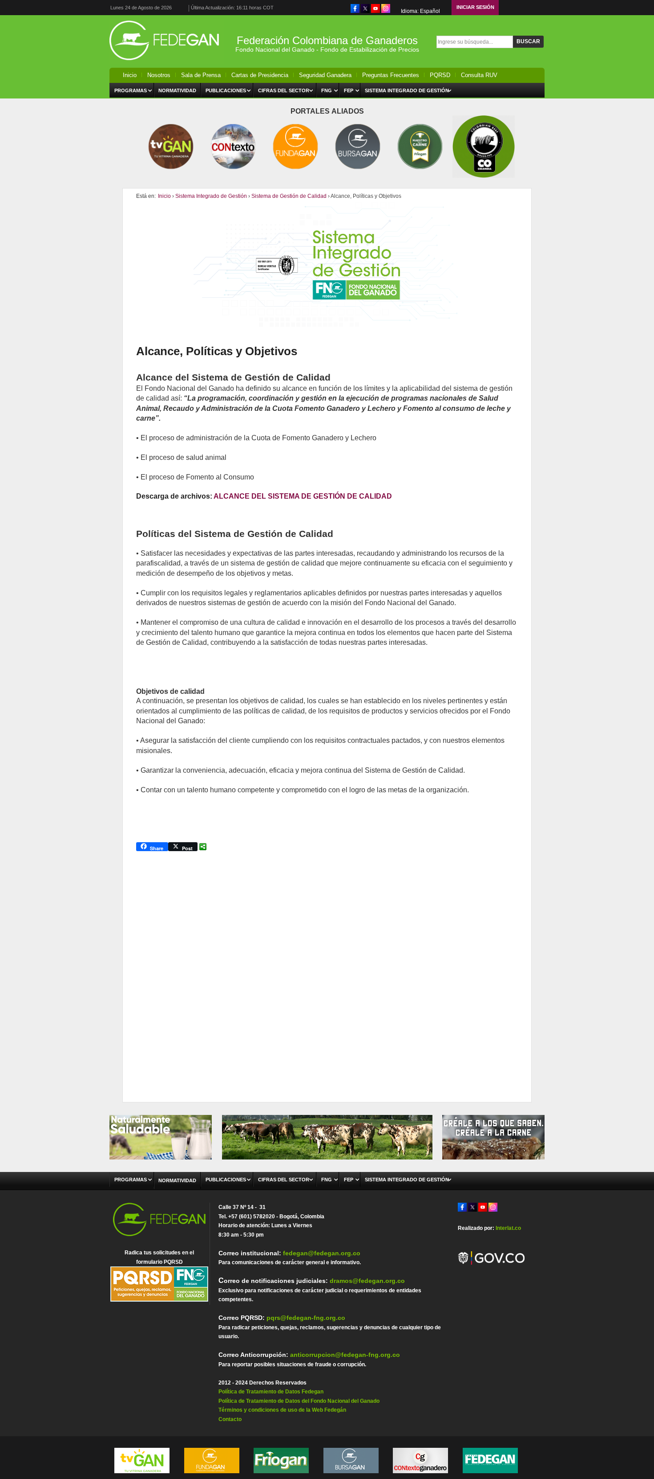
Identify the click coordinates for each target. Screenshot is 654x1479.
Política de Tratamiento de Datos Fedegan (270, 1392)
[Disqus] (326, 969)
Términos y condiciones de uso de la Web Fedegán (282, 1410)
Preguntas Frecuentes (390, 75)
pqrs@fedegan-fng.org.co (305, 1317)
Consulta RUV (479, 75)
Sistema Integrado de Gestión (407, 90)
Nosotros (158, 75)
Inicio (130, 75)
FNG (326, 90)
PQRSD (440, 75)
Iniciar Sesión (475, 7)
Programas (130, 90)
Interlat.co (508, 1228)
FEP (348, 90)
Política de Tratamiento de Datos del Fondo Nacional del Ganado (298, 1401)
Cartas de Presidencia (259, 75)
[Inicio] (166, 62)
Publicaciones (226, 90)
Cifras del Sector (283, 90)
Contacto (230, 1419)
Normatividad (177, 90)
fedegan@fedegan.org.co (321, 1253)
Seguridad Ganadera (325, 75)
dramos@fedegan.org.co (367, 1280)
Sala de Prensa (201, 75)
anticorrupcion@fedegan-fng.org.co (345, 1354)
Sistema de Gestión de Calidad (289, 196)
